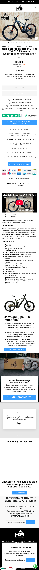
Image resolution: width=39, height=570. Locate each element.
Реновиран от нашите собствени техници (19, 134)
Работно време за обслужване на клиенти (19, 542)
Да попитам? (19, 492)
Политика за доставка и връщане (20, 143)
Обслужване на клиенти (20, 152)
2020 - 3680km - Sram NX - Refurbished (19, 46)
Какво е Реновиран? (15, 349)
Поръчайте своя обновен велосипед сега (20, 397)
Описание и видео (19, 129)
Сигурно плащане (19, 148)
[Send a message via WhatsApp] (35, 566)
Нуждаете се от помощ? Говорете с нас (20, 122)
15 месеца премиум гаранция (19, 139)
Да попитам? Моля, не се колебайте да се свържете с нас (19, 157)
